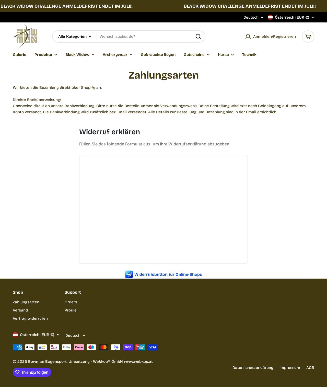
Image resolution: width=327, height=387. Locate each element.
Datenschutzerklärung (252, 367)
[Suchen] (198, 36)
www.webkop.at (138, 361)
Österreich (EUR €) (292, 17)
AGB (310, 367)
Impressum (289, 367)
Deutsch (251, 17)
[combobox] (128, 36)
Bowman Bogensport (47, 361)
